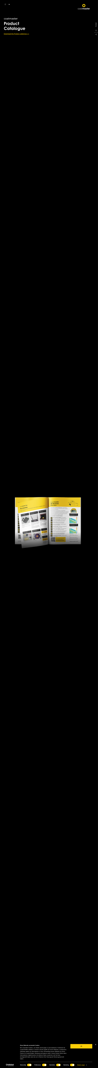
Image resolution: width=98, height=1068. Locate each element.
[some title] (85, 6)
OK (81, 1046)
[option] (49, 534)
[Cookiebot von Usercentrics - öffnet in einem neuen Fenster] (10, 1065)
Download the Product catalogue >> (16, 34)
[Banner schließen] (95, 1044)
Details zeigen (81, 1065)
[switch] (44, 1065)
